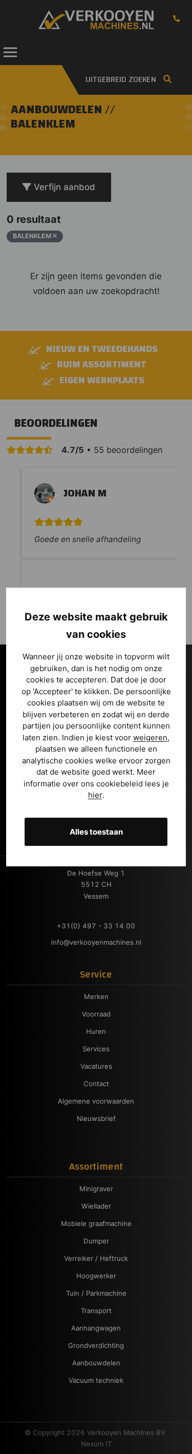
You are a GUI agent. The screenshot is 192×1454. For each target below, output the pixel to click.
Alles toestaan (96, 832)
